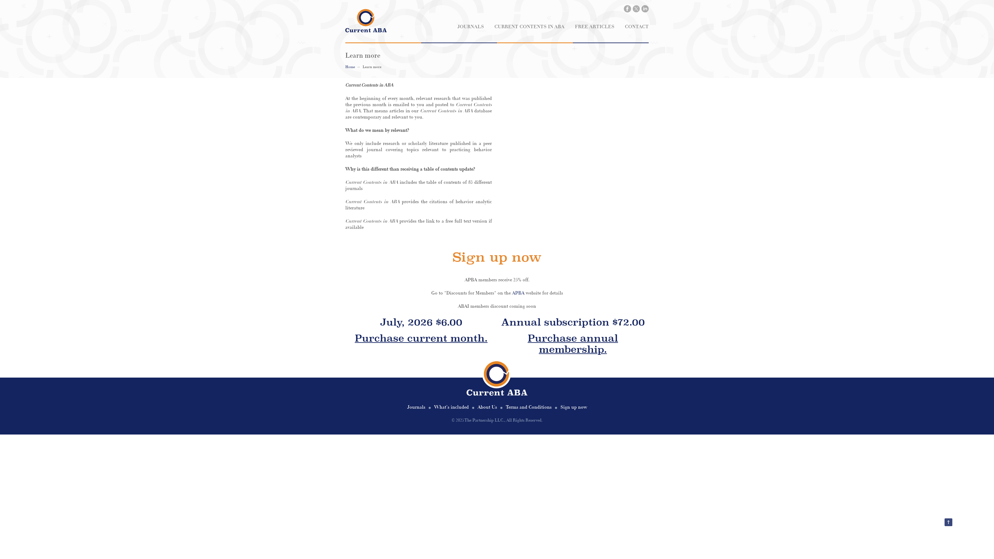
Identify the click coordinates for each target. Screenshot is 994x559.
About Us (487, 407)
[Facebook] (627, 8)
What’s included (451, 407)
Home (350, 67)
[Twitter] (636, 8)
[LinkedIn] (645, 8)
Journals (470, 27)
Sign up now (573, 407)
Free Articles (595, 27)
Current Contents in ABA (529, 27)
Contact (637, 27)
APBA (518, 293)
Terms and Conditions (529, 407)
